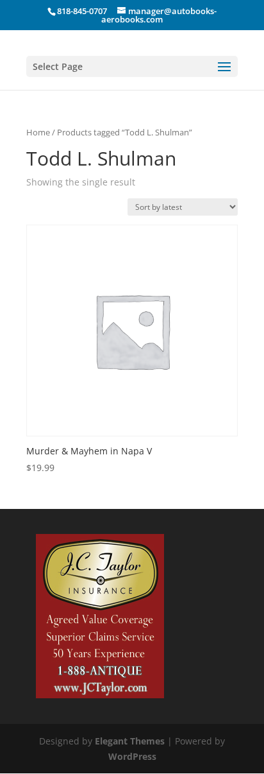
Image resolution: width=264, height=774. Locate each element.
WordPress (132, 756)
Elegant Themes (130, 741)
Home (38, 132)
